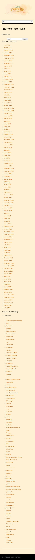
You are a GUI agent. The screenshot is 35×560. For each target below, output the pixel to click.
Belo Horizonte (11, 331)
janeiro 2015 (8, 105)
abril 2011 (7, 221)
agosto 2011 (8, 210)
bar (7, 323)
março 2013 (7, 160)
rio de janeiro (10, 508)
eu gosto (9, 409)
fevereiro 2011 (8, 226)
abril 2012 (7, 189)
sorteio (8, 513)
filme (7, 430)
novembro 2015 (9, 87)
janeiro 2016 (8, 82)
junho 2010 (7, 247)
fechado (9, 425)
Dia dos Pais (10, 395)
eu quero (9, 411)
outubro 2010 (8, 237)
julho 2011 (7, 213)
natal (8, 465)
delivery (8, 385)
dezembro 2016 (9, 55)
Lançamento (10, 446)
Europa (8, 414)
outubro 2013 (8, 142)
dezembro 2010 (9, 231)
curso (8, 377)
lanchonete (9, 449)
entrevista (9, 406)
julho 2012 (7, 181)
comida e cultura (11, 353)
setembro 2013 (8, 145)
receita (8, 500)
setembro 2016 (8, 63)
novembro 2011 (9, 203)
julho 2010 (7, 245)
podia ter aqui (10, 481)
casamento (9, 344)
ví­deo (8, 537)
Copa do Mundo (11, 369)
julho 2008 (7, 308)
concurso (9, 361)
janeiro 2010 (8, 260)
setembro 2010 (8, 239)
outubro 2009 (8, 268)
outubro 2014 (8, 113)
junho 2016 (7, 71)
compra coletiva (11, 358)
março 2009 (7, 287)
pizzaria (8, 478)
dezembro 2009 (9, 263)
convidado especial (12, 366)
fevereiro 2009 (8, 289)
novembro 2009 (9, 266)
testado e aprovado (12, 521)
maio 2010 (7, 250)
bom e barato (10, 334)
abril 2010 (7, 252)
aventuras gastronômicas (14, 320)
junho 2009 (7, 279)
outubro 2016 (8, 61)
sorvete (8, 516)
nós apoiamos (10, 468)
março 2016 (7, 76)
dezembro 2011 (9, 200)
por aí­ (8, 484)
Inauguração (10, 441)
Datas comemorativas (13, 379)
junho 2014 (7, 124)
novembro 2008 (9, 297)
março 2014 (7, 131)
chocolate (9, 347)
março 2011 (7, 224)
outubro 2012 (8, 174)
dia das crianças (11, 387)
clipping (8, 350)
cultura (8, 374)
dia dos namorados (12, 393)
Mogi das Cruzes (11, 460)
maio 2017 (7, 45)
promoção (9, 492)
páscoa (8, 476)
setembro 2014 (8, 116)
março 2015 (7, 103)
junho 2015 (7, 97)
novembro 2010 (9, 234)
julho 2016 (7, 68)
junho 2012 (7, 184)
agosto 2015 (8, 92)
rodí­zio (8, 510)
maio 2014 (7, 126)
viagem (8, 540)
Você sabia (9, 542)
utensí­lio (8, 532)
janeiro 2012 (8, 197)
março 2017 (7, 47)
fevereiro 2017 (8, 50)
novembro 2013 (9, 139)
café (7, 342)
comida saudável (11, 355)
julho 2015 (7, 95)
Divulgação (9, 401)
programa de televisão (13, 489)
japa (7, 443)
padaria (8, 473)
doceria (8, 403)
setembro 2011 (8, 208)
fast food (9, 419)
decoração (9, 382)
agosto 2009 (8, 273)
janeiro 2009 (8, 292)
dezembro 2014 (9, 108)
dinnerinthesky (10, 398)
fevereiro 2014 (8, 134)
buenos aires (10, 339)
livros (8, 452)
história (8, 438)
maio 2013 (7, 155)
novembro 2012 (9, 171)
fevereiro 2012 (8, 195)
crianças (9, 371)
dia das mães (10, 390)
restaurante (10, 505)
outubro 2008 (8, 300)
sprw (8, 518)
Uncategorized (11, 529)
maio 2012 (7, 187)
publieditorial (10, 494)
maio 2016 (7, 74)
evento (8, 417)
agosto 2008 (8, 305)
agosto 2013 (8, 147)
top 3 (8, 526)
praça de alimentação (13, 486)
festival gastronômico (13, 427)
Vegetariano (10, 534)
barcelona (9, 326)
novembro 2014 (9, 110)
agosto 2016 (8, 66)
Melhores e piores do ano (14, 457)
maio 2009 (7, 281)
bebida (8, 328)
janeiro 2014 (8, 137)
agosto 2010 (8, 242)
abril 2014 (7, 129)
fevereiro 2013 (8, 163)
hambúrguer (10, 435)
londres (8, 454)
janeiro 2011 (8, 229)
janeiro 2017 (8, 53)
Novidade (9, 470)
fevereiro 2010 (8, 258)
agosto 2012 (8, 179)
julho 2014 (7, 121)
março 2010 (7, 255)
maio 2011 (7, 218)
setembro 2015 (8, 89)
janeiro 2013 (8, 166)
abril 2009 (7, 284)
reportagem (10, 502)
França (8, 433)
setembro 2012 (8, 176)
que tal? (8, 497)
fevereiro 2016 (8, 79)
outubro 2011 (8, 205)
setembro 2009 (8, 271)
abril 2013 (7, 158)
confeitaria (9, 363)
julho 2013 (7, 150)
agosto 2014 (8, 118)
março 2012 (7, 192)
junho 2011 (7, 216)
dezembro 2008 (9, 295)
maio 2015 (7, 100)
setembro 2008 (8, 302)
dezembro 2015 (9, 84)
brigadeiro (9, 336)
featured (9, 422)
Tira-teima (9, 524)
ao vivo (8, 318)
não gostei (9, 462)
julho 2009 (7, 276)
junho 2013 (7, 153)
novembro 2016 (9, 58)
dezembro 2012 (9, 168)
